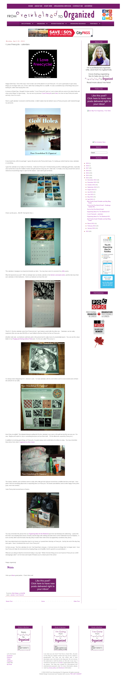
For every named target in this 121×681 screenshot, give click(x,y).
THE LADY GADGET (76, 674)
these (13, 575)
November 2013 (92, 182)
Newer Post (9, 601)
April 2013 (90, 199)
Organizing (41, 23)
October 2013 (91, 184)
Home (43, 601)
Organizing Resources (78, 23)
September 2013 (92, 187)
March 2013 (91, 223)
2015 (87, 173)
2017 (87, 168)
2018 (87, 165)
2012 (87, 231)
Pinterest (9, 657)
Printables (94, 23)
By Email (9, 664)
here (56, 93)
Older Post (77, 601)
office (63, 271)
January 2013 (91, 228)
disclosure (62, 667)
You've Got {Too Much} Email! (95, 209)
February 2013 (91, 226)
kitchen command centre (58, 275)
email (60, 662)
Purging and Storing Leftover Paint (22, 339)
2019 (87, 163)
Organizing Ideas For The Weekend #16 (98, 216)
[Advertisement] (99, 127)
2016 (87, 170)
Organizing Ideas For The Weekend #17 (98, 211)
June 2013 (90, 194)
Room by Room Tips (57, 23)
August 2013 (91, 189)
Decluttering (26, 23)
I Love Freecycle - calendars (95, 214)
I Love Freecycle (46, 93)
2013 (87, 177)
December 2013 (92, 180)
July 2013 (90, 192)
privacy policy (52, 667)
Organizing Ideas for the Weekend (38, 533)
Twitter (9, 659)
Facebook (9, 655)
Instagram (10, 661)
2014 (87, 175)
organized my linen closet (27, 442)
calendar (12, 595)
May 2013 (90, 197)
